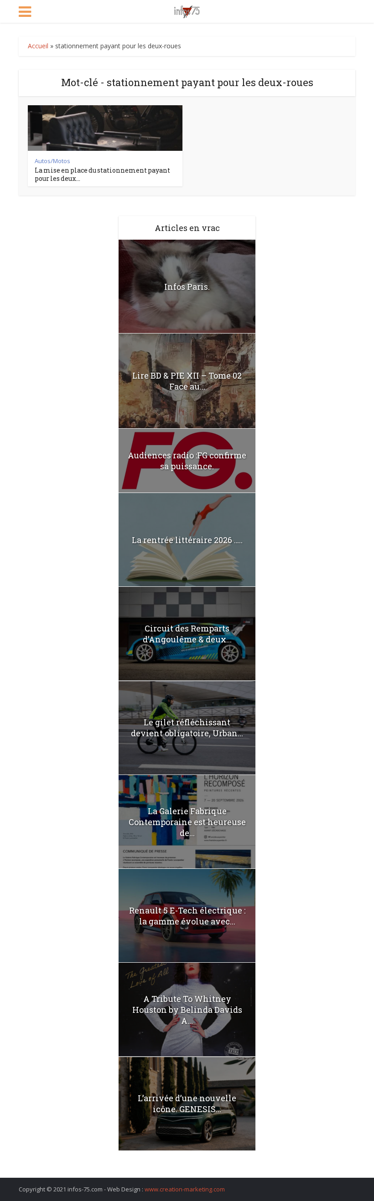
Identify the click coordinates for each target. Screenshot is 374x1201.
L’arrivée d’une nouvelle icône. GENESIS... (187, 1103)
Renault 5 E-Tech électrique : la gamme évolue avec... (187, 916)
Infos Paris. (187, 286)
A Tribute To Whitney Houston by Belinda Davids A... (187, 1009)
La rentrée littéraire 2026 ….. (187, 539)
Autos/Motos (52, 161)
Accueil (38, 45)
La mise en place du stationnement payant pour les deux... (102, 174)
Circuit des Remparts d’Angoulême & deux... (187, 634)
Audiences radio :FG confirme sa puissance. (187, 461)
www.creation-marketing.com (185, 1189)
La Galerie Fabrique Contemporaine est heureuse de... (187, 822)
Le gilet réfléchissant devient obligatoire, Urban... (187, 728)
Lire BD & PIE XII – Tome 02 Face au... (187, 381)
